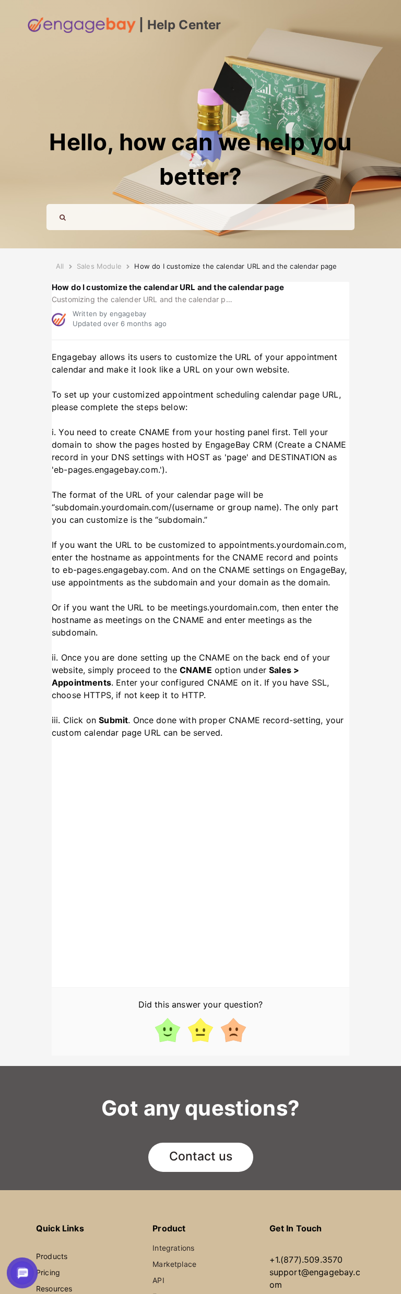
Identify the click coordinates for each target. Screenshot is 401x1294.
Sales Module (99, 266)
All (60, 266)
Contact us (200, 1156)
